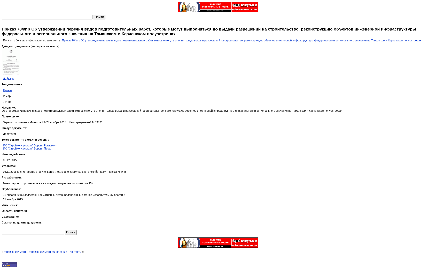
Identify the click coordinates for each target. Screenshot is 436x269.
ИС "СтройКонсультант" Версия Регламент (30, 145)
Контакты (76, 251)
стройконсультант (15, 251)
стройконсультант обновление (48, 251)
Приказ (7, 90)
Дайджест (9, 78)
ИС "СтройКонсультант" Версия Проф (27, 148)
